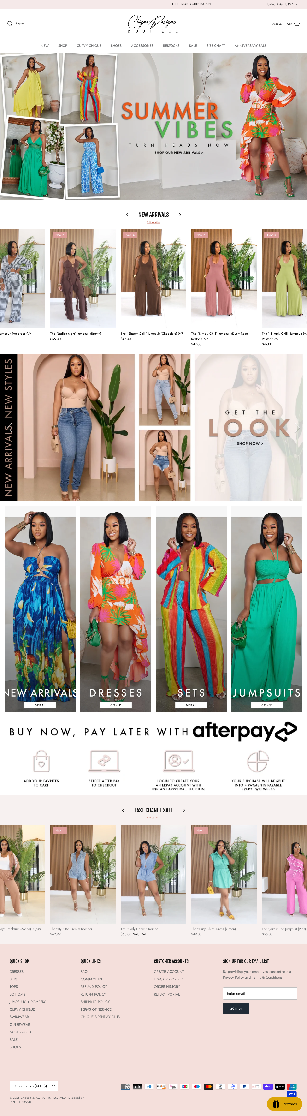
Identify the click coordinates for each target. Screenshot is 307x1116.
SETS (13, 979)
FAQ (84, 971)
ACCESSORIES (142, 45)
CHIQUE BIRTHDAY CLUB (100, 1017)
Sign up (236, 1008)
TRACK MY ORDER (168, 979)
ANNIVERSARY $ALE (250, 45)
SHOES (116, 45)
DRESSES (17, 971)
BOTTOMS (17, 994)
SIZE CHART (216, 45)
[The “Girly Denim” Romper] (153, 874)
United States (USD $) (281, 4)
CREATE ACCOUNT (169, 971)
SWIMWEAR (19, 1017)
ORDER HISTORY (167, 986)
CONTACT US (91, 979)
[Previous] (9, 427)
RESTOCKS (171, 45)
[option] (153, 126)
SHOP (62, 45)
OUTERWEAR (20, 1024)
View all (153, 222)
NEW (45, 45)
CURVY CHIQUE (89, 45)
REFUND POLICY (94, 986)
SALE (193, 45)
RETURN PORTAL (167, 994)
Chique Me (27, 1098)
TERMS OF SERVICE (96, 1009)
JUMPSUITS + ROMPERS (28, 1001)
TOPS (14, 986)
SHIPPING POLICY (95, 1001)
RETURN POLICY (93, 994)
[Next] (297, 427)
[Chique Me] (153, 24)
